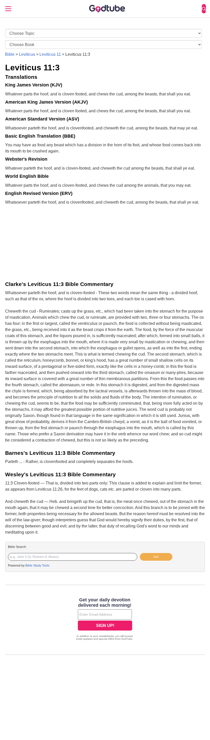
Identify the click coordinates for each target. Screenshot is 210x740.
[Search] (204, 8)
